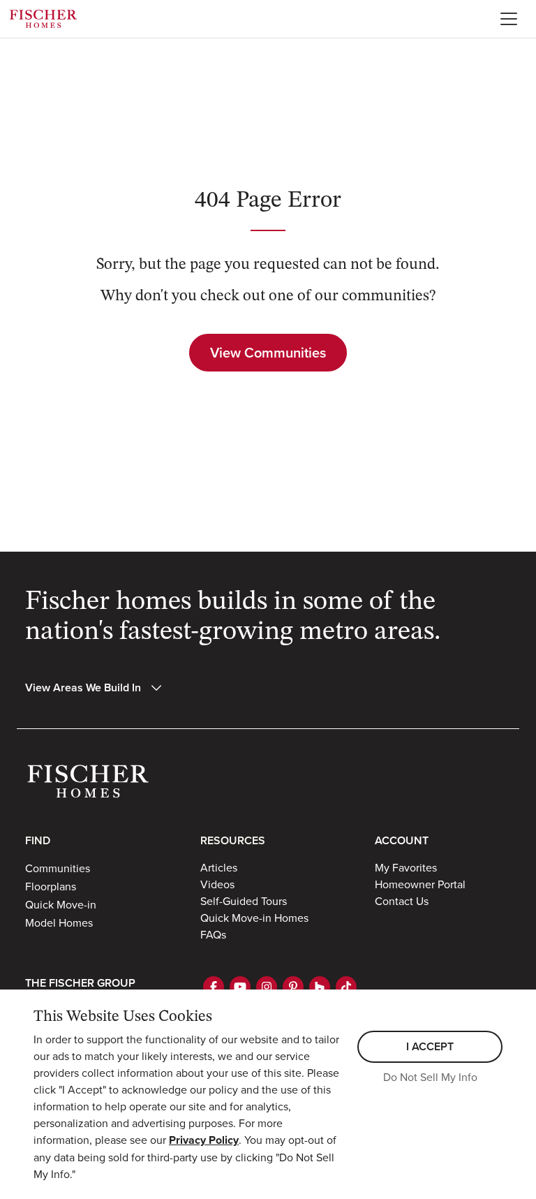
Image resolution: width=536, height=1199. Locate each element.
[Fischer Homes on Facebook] (213, 986)
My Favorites (406, 867)
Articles (218, 867)
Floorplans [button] (50, 886)
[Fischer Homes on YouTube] (240, 986)
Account (402, 840)
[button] (94, 688)
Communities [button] (57, 868)
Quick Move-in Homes (254, 917)
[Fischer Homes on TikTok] (346, 986)
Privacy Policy (204, 1140)
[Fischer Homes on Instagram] (266, 986)
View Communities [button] (268, 352)
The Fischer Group (80, 983)
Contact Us (402, 901)
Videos (217, 884)
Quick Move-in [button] (60, 904)
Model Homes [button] (59, 922)
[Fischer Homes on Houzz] (319, 986)
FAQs (213, 934)
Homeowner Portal (420, 884)
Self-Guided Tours (243, 901)
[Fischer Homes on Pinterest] (293, 986)
